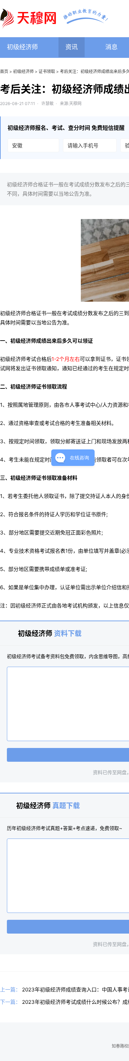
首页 (4, 71)
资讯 (71, 47)
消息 (111, 47)
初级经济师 (22, 47)
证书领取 (47, 71)
